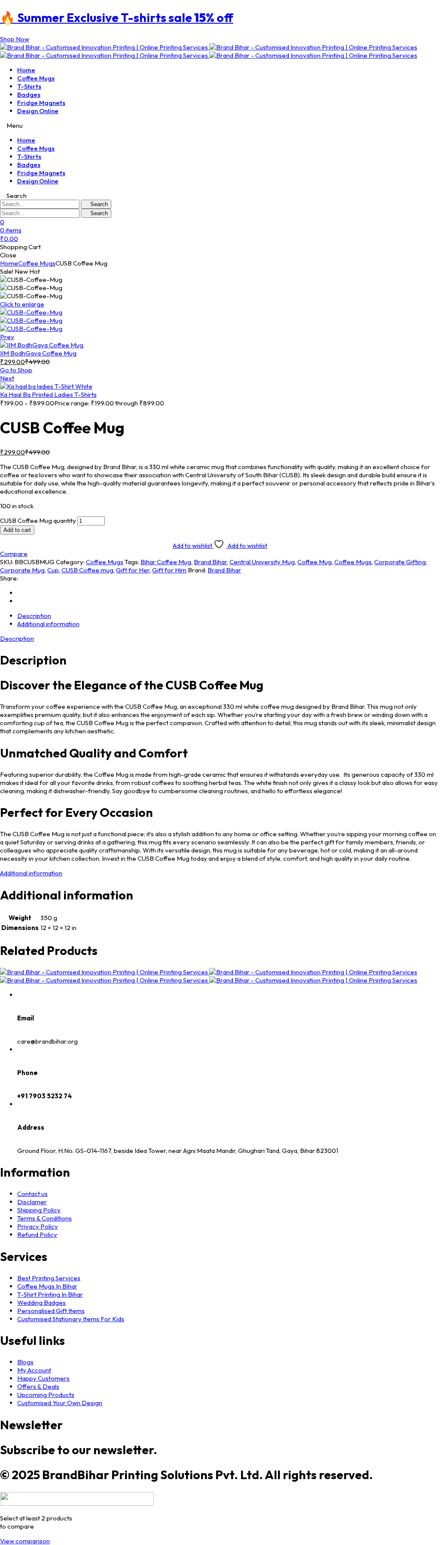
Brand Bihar (210, 562)
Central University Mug (262, 562)
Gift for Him (169, 570)
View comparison (25, 1541)
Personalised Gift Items (51, 1311)
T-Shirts (29, 86)
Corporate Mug (22, 570)
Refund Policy (37, 1234)
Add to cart (17, 530)
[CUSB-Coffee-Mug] (31, 312)
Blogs (25, 1362)
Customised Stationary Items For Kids (70, 1319)
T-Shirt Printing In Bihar (50, 1294)
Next (7, 378)
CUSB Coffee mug (87, 570)
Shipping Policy (39, 1210)
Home (26, 70)
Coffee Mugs (36, 78)
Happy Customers (43, 1378)
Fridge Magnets (41, 103)
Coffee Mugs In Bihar (47, 1286)
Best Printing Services (48, 1278)
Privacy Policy (37, 1226)
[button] (14, 39)
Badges (28, 94)
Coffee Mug (314, 562)
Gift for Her (133, 570)
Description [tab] (34, 616)
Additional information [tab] (48, 624)
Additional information (31, 873)
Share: (9, 578)
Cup (53, 570)
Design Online (37, 111)
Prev (7, 337)
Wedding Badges (41, 1302)
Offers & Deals (38, 1386)
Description (17, 638)
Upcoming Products (45, 1394)
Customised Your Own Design (59, 1403)
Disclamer (32, 1202)
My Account (34, 1370)
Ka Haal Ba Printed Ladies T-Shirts (48, 394)
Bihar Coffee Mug (166, 562)
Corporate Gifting (400, 562)
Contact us (32, 1194)
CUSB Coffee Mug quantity (38, 520)
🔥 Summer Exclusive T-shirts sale (116, 17)
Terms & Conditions (44, 1218)
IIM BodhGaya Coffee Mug (38, 353)
